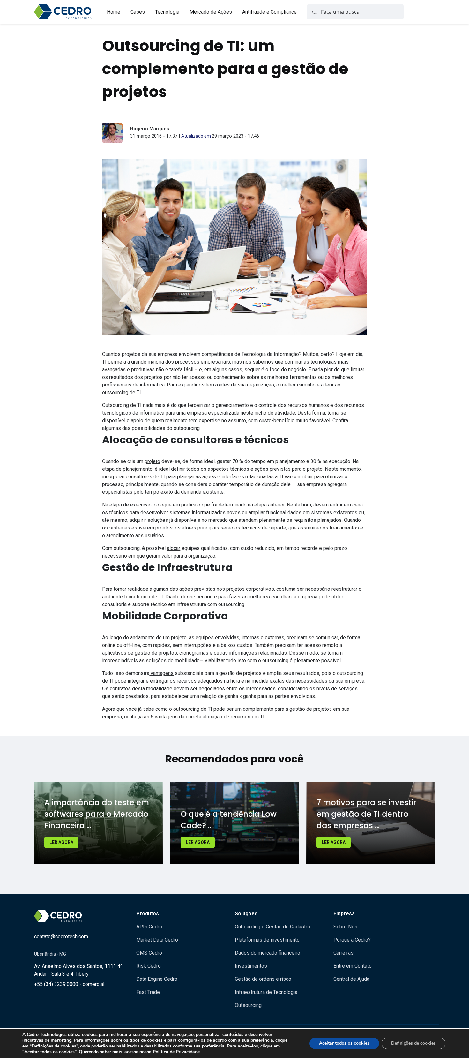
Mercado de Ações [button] (211, 12)
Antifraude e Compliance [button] (269, 12)
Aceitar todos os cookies (344, 1043)
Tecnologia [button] (167, 12)
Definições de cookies (413, 1043)
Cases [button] (137, 12)
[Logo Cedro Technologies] (63, 12)
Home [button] (113, 12)
